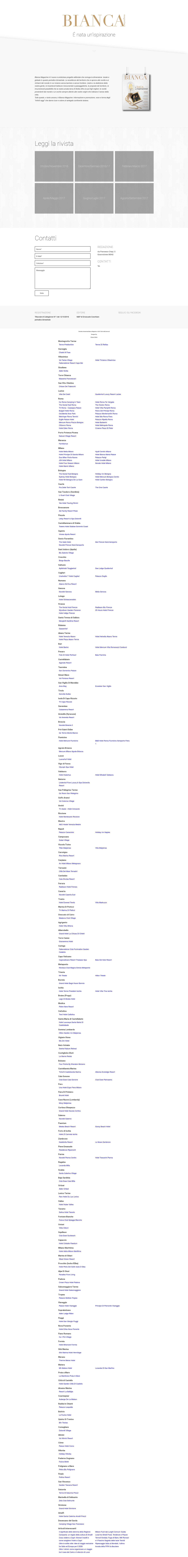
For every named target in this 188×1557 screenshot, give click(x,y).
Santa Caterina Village (67, 1173)
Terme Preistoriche (66, 344)
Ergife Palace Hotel (66, 419)
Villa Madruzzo (101, 902)
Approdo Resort (65, 662)
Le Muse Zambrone (103, 1142)
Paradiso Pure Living (67, 1274)
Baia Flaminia (100, 655)
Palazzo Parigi (100, 457)
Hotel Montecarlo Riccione (69, 816)
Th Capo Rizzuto (65, 701)
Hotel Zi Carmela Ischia (68, 1134)
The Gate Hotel (65, 542)
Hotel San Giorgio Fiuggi (68, 1321)
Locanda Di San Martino (104, 1368)
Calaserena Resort (66, 709)
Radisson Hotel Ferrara (68, 886)
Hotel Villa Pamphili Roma (105, 407)
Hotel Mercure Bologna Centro (107, 476)
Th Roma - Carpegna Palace (70, 407)
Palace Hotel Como (66, 1446)
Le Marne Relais (65, 1056)
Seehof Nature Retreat (68, 1048)
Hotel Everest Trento (67, 902)
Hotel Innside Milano (103, 460)
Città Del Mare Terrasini (68, 871)
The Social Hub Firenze (68, 607)
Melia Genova (100, 591)
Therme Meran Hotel (67, 1360)
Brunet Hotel (64, 1095)
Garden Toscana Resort (68, 1485)
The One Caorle (101, 487)
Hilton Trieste (100, 975)
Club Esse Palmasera (103, 1079)
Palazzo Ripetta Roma (104, 419)
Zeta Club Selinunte (66, 1500)
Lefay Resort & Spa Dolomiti (70, 518)
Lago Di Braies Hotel (67, 999)
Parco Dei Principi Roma (104, 410)
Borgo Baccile (64, 560)
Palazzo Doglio (101, 576)
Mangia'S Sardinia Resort (69, 621)
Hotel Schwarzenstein (67, 599)
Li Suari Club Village (67, 495)
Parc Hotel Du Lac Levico (69, 1196)
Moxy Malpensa (65, 1103)
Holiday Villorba (65, 1453)
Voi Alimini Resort (66, 1438)
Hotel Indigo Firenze (67, 613)
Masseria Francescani (67, 378)
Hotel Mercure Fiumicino (68, 740)
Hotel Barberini (101, 422)
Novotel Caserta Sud (67, 894)
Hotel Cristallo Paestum (68, 1243)
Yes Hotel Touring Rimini (68, 503)
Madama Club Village (67, 918)
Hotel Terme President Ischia (70, 991)
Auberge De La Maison (68, 1399)
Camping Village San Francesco (71, 1524)
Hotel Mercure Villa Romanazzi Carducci (111, 647)
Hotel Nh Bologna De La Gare (70, 479)
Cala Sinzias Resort (67, 879)
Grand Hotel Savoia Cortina (70, 1110)
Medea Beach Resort (67, 1126)
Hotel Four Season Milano (69, 463)
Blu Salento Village (66, 552)
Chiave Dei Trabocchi (67, 386)
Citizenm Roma (65, 425)
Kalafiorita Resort (66, 1142)
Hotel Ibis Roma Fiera (103, 416)
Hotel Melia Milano (66, 451)
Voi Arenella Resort (66, 717)
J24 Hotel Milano (65, 460)
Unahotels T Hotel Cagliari (69, 576)
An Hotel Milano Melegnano (70, 863)
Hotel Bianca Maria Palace (105, 454)
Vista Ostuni (63, 1227)
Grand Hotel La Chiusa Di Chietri (72, 933)
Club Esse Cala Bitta (67, 1181)
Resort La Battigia (66, 1391)
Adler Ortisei (64, 1188)
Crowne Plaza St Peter (104, 428)
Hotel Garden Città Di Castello (71, 1383)
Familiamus (63, 443)
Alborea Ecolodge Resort (105, 1072)
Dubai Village (64, 840)
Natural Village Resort (67, 436)
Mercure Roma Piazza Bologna (71, 422)
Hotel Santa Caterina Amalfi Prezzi (72, 1516)
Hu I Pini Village (65, 1337)
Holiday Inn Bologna (103, 473)
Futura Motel (64, 1461)
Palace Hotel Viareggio (68, 1305)
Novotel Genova (65, 591)
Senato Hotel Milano (103, 463)
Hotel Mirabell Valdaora (104, 774)
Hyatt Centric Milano (103, 451)
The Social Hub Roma (67, 405)
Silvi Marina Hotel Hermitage (70, 1352)
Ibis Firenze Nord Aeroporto (106, 542)
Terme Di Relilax (101, 344)
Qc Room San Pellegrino (68, 793)
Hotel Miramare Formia (68, 1344)
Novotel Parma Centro (67, 1157)
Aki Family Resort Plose (68, 511)
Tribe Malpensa (65, 848)
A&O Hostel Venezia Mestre (70, 824)
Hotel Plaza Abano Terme (69, 639)
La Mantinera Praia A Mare (69, 1376)
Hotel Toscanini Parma (104, 1157)
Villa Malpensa (101, 848)
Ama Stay (63, 686)
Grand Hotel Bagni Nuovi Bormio (72, 983)
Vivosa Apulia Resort (67, 534)
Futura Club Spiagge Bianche (70, 1220)
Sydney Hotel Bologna (67, 476)
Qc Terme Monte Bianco (68, 733)
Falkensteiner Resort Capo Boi (71, 363)
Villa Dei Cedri (64, 394)
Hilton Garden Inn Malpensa (70, 1033)
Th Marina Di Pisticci (67, 910)
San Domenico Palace (67, 670)
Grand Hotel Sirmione (67, 1508)
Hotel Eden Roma (66, 428)
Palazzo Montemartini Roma (106, 413)
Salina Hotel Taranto (67, 1212)
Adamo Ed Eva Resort (67, 584)
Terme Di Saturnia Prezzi (68, 1492)
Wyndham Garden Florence (70, 610)
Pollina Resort (64, 1477)
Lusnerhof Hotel (65, 759)
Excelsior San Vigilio (103, 686)
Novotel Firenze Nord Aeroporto (71, 545)
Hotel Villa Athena (66, 925)
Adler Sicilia (63, 370)
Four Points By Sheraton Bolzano (72, 1064)
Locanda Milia (64, 1165)
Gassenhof (63, 628)
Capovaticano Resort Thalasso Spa (73, 959)
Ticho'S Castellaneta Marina (70, 1072)
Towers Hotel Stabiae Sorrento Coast (73, 526)
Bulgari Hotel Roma (66, 410)
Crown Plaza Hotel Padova (69, 1282)
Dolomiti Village (65, 1430)
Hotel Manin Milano (66, 466)
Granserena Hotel (66, 941)
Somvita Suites (65, 694)
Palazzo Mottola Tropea (68, 1298)
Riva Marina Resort (66, 855)
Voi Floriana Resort (66, 678)
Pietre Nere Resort (66, 1006)
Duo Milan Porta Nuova (68, 457)
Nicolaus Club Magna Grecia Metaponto (74, 967)
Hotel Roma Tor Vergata (104, 402)
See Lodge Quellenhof (104, 568)
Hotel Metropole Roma (104, 425)
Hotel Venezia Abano (67, 636)
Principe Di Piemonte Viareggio (107, 1305)
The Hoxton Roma (102, 405)
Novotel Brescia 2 (66, 725)
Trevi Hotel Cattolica (67, 1014)
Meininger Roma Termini (68, 416)
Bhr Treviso (63, 1422)
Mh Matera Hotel (65, 1368)
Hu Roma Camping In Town (69, 402)
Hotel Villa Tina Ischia (103, 991)
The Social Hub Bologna (68, 473)
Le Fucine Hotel (65, 1415)
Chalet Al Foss (64, 352)
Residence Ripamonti (67, 1150)
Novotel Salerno (65, 1118)
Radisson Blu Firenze (103, 607)
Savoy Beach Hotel (102, 1126)
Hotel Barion (64, 647)
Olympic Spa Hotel (66, 767)
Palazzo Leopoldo (66, 1407)
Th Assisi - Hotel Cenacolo (69, 808)
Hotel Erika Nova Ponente (69, 1329)
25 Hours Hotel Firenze (104, 610)
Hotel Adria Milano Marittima (70, 1251)
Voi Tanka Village (65, 360)
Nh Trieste (63, 975)
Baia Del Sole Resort (103, 959)
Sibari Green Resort (67, 1259)
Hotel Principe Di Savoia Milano (71, 454)
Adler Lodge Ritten (66, 1313)
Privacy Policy (94, 337)
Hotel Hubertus (65, 774)
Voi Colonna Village (66, 801)
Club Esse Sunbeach (67, 1235)
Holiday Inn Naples (102, 832)
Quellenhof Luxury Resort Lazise (108, 394)
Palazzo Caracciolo (66, 832)
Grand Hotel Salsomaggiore (70, 1290)
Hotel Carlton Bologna (104, 479)
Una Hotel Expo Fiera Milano (70, 1087)
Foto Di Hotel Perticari (67, 655)
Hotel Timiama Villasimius (105, 360)
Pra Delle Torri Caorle (67, 487)
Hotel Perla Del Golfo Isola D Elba (72, 1266)
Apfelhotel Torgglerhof (67, 568)
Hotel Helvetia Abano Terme (106, 636)
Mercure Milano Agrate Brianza (71, 751)
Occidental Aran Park (67, 413)
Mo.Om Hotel (64, 1040)
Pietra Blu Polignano (67, 1469)
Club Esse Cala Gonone (68, 1079)
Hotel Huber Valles (66, 1204)
